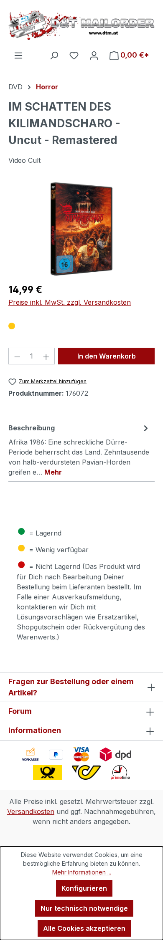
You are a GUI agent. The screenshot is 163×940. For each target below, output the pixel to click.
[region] (81, 229)
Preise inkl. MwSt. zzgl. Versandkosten (69, 302)
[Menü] (18, 55)
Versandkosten (30, 811)
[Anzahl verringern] (17, 356)
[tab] (79, 449)
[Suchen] (54, 55)
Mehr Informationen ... (81, 872)
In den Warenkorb (106, 356)
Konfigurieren (84, 888)
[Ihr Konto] (94, 55)
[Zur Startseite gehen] (81, 25)
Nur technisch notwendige (84, 908)
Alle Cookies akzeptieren (84, 928)
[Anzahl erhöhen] (46, 356)
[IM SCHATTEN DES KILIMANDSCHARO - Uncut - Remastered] (81, 229)
